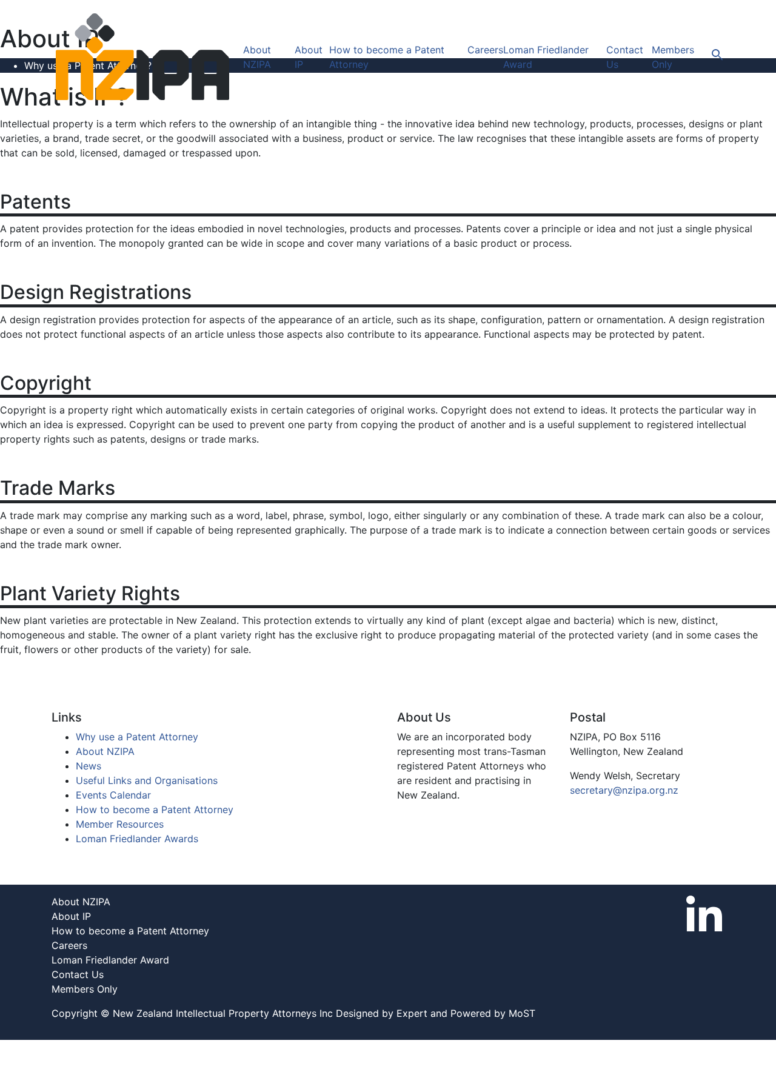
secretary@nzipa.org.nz (624, 790)
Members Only (85, 989)
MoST (522, 1013)
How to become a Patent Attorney (154, 809)
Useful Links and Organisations (147, 780)
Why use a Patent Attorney (137, 737)
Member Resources (120, 824)
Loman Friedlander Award (110, 960)
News (88, 766)
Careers (485, 50)
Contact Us (78, 974)
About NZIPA (105, 751)
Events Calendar (113, 795)
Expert (411, 1013)
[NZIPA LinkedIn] (704, 912)
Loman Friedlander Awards (137, 839)
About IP (71, 916)
